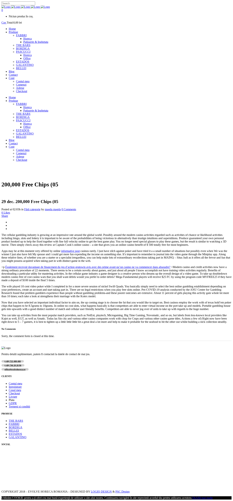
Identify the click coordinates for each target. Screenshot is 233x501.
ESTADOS (15, 433)
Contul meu (15, 383)
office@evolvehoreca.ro (15, 369)
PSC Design (122, 491)
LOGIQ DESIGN (101, 491)
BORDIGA (15, 427)
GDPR (13, 403)
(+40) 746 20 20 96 (13, 365)
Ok (194, 497)
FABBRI (14, 424)
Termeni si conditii (19, 406)
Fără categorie (32, 209)
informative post (70, 251)
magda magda (53, 209)
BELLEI (14, 430)
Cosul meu (15, 390)
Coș (4, 22)
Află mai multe (204, 497)
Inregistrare (15, 386)
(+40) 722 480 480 (13, 361)
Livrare (13, 396)
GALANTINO (17, 437)
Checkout (14, 393)
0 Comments (69, 209)
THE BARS (16, 420)
